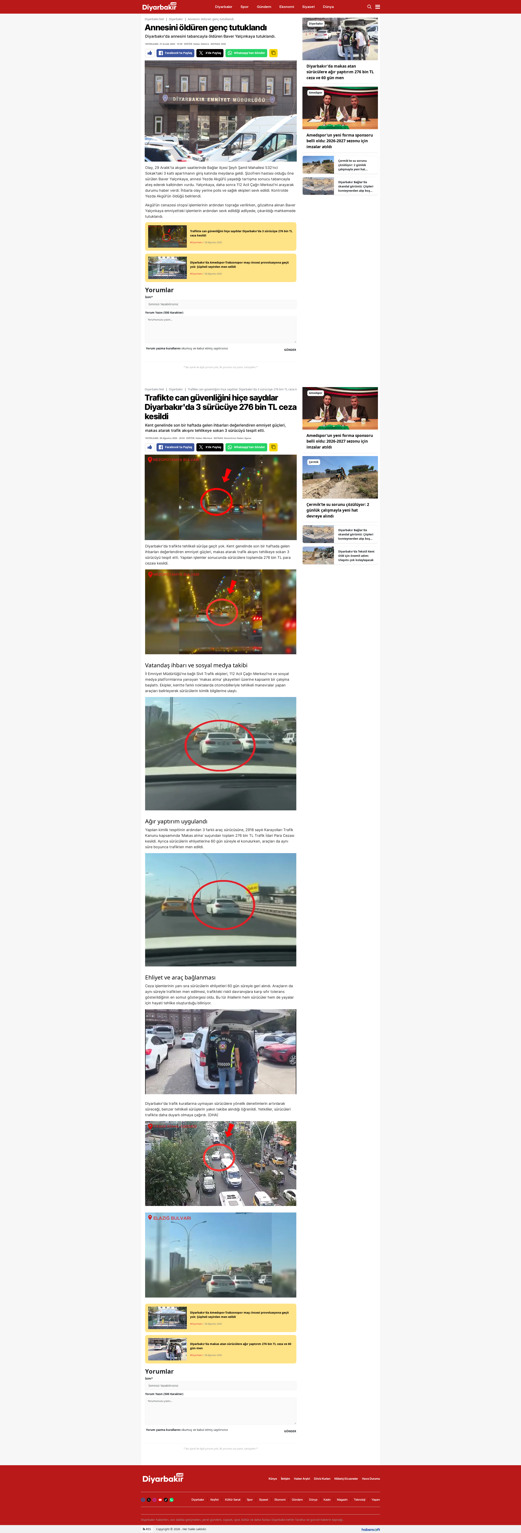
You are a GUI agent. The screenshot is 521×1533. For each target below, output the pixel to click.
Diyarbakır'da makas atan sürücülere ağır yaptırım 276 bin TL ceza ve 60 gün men (340, 71)
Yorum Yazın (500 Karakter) (164, 312)
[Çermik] (340, 477)
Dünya (313, 1499)
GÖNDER (290, 350)
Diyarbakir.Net (154, 19)
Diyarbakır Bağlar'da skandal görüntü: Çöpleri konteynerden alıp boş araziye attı (355, 186)
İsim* (149, 297)
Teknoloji (359, 1499)
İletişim (285, 1478)
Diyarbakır (176, 19)
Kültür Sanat (233, 1499)
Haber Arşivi (302, 1478)
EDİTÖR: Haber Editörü (196, 43)
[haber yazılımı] (371, 1529)
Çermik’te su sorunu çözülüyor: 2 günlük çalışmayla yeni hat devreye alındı (352, 165)
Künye (273, 1478)
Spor (250, 1499)
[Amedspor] (340, 107)
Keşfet (214, 1499)
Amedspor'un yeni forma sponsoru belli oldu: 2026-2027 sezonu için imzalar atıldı (339, 140)
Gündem (297, 1499)
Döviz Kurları (322, 1478)
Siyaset (263, 1499)
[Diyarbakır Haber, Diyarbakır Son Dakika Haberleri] (163, 1478)
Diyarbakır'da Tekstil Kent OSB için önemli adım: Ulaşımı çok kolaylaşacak (356, 555)
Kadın (327, 1499)
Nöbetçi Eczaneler (346, 1478)
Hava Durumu (371, 1478)
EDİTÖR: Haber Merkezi (199, 438)
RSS (148, 1529)
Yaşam (376, 1499)
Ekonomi (280, 1499)
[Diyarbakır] (340, 38)
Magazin (342, 1499)
